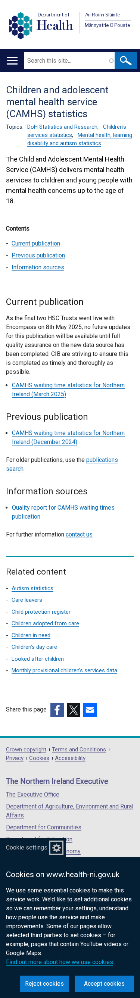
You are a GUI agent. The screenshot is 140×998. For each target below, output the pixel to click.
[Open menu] (12, 60)
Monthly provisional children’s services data (64, 670)
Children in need (31, 635)
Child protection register (41, 612)
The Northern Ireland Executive (57, 781)
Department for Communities (43, 827)
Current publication (36, 243)
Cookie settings (26, 847)
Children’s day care (34, 647)
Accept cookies (104, 983)
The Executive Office (32, 794)
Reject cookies (44, 983)
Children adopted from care (45, 623)
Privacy (15, 758)
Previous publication (38, 255)
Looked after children (38, 659)
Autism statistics (32, 588)
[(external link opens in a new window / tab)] (57, 710)
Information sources (38, 267)
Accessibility (70, 758)
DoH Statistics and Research (62, 126)
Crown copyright (26, 750)
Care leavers (27, 600)
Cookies (39, 758)
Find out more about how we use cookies (59, 962)
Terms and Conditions (79, 750)
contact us (79, 534)
